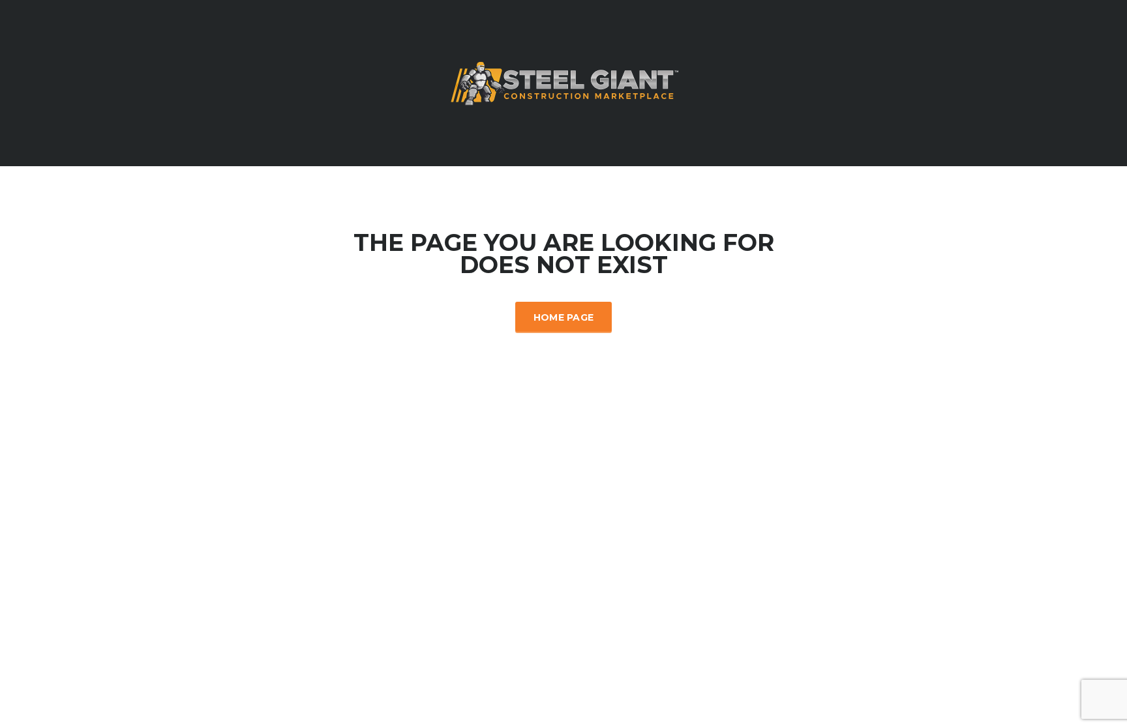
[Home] (563, 82)
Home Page (563, 317)
